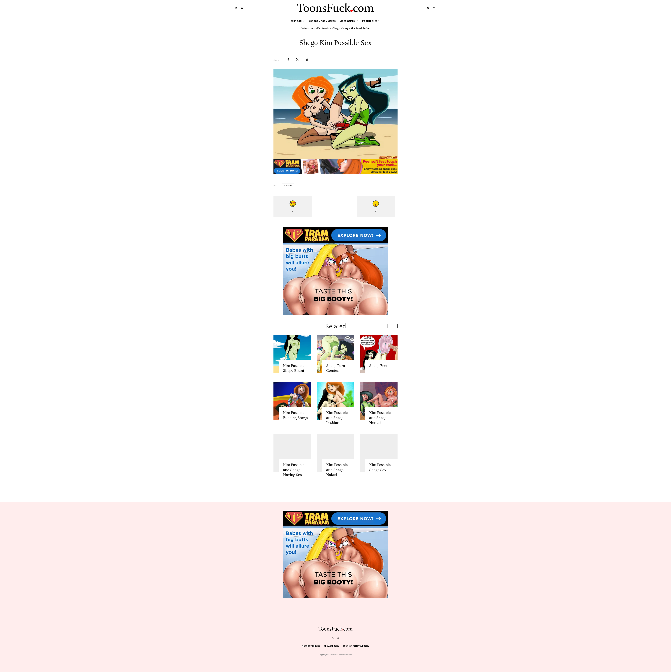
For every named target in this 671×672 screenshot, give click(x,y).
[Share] (288, 59)
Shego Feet (378, 365)
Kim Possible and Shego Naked (337, 469)
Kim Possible (324, 28)
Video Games (347, 21)
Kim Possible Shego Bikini (294, 368)
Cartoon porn (308, 28)
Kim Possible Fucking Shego (295, 415)
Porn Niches (369, 21)
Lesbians (288, 186)
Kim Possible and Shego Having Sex (294, 469)
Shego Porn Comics (335, 368)
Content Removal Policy (356, 646)
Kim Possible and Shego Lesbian (337, 417)
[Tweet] (297, 59)
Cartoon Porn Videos (322, 21)
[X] (236, 8)
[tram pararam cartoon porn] (335, 173)
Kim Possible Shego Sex (380, 467)
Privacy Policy (331, 646)
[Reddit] (242, 8)
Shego (336, 28)
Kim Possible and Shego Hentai (380, 417)
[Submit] (307, 59)
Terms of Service (311, 646)
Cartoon (296, 21)
